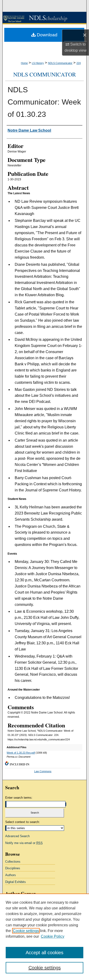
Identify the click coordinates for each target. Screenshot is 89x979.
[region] (44, 936)
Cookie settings (26, 931)
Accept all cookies (44, 952)
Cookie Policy (52, 936)
